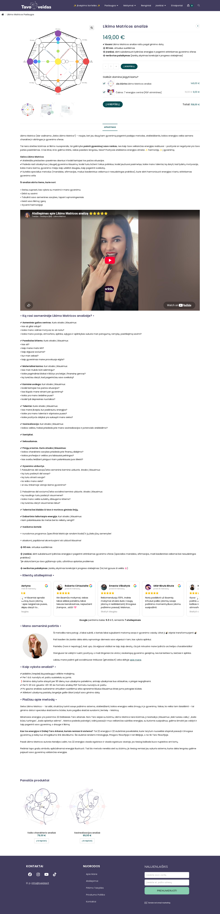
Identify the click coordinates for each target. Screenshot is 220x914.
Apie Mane (91, 874)
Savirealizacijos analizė (87, 832)
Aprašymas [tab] (110, 127)
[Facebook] (30, 874)
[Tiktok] (54, 874)
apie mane (135, 659)
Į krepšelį (129, 66)
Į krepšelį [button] (41, 840)
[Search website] (198, 5)
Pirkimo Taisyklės (95, 887)
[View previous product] (198, 26)
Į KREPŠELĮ (113, 104)
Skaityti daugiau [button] (34, 611)
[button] (91, 27)
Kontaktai (91, 901)
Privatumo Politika (95, 894)
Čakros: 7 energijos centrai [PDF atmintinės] (139, 92)
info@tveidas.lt (40, 883)
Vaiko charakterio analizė (41, 832)
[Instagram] (38, 874)
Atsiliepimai (92, 881)
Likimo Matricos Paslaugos (20, 14)
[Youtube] (46, 874)
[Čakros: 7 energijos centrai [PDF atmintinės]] (111, 92)
